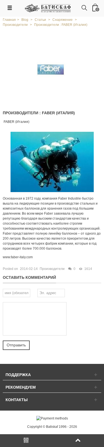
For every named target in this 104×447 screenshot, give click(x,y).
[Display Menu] (26, 440)
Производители (52, 269)
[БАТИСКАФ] (48, 8)
